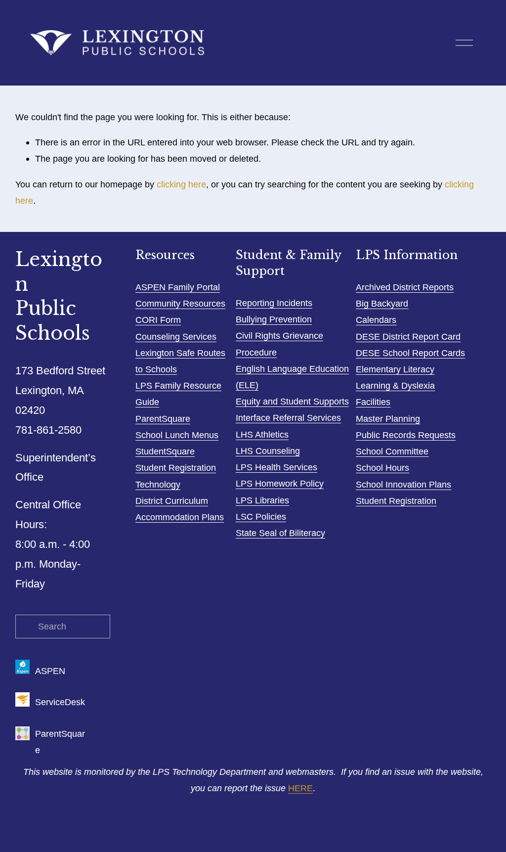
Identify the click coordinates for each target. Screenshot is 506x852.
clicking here (181, 184)
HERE (300, 788)
